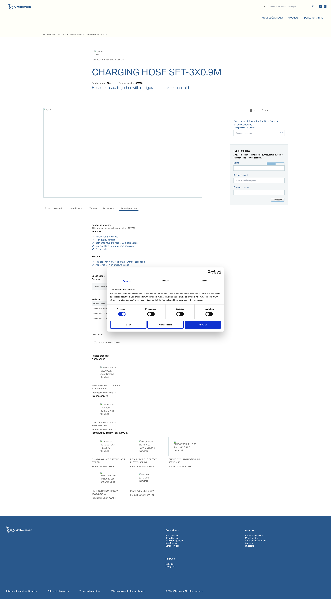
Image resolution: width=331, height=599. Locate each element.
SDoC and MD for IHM (107, 342)
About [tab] (204, 280)
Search (281, 133)
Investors (249, 546)
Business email (241, 175)
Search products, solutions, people (313, 6)
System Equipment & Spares (97, 34)
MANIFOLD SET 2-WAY (142, 490)
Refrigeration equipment (75, 34)
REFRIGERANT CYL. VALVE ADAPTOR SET (106, 387)
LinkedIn (170, 564)
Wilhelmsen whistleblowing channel (128, 591)
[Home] (19, 6)
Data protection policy (58, 591)
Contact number (241, 187)
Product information (54, 208)
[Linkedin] (325, 6)
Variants (93, 208)
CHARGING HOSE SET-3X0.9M (105, 318)
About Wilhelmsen (254, 535)
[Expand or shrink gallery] (198, 112)
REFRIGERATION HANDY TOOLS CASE (105, 492)
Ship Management (174, 540)
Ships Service (172, 538)
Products (61, 34)
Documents (108, 208)
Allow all (203, 325)
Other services (172, 546)
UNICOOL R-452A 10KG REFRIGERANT (105, 424)
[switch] (151, 314)
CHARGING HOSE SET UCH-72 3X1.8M (108, 461)
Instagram (170, 566)
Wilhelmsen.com (49, 34)
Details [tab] (165, 280)
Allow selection (165, 325)
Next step (278, 200)
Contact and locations (255, 540)
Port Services (172, 535)
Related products (129, 208)
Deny (128, 325)
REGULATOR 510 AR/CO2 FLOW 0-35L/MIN (143, 461)
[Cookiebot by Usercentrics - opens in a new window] (209, 272)
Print (255, 110)
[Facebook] (320, 6)
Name (236, 163)
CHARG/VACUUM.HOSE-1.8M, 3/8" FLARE (184, 461)
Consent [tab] (127, 281)
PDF (266, 110)
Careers (249, 543)
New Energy (171, 543)
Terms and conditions (90, 591)
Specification (76, 208)
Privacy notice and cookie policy (21, 591)
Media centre (251, 538)
